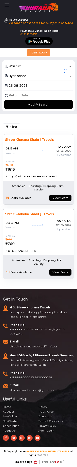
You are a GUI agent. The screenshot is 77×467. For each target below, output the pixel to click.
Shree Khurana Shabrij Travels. (48, 451)
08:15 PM (12, 223)
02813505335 (28, 34)
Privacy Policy (47, 425)
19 (7, 198)
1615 (11, 169)
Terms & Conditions (50, 421)
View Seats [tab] (60, 198)
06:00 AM (64, 221)
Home (7, 406)
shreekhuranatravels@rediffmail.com (34, 346)
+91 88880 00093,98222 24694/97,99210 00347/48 (41, 23)
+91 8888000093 (22, 377)
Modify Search (38, 104)
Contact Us (45, 416)
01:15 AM (12, 148)
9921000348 (43, 377)
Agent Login (39, 52)
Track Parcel (46, 411)
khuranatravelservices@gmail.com (33, 390)
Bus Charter (10, 421)
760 (11, 244)
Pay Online (10, 416)
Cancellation (11, 425)
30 (8, 272)
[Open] (70, 66)
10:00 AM (64, 146)
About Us (8, 411)
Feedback (9, 430)
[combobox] (38, 66)
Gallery (42, 406)
